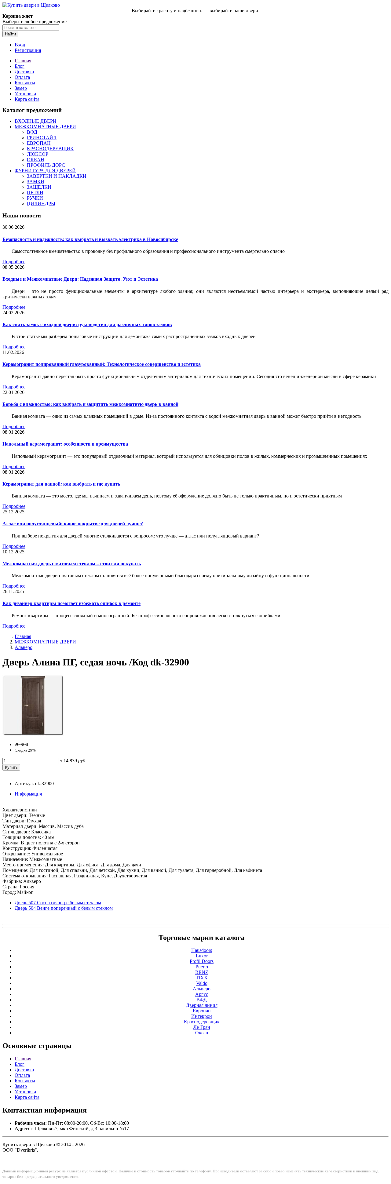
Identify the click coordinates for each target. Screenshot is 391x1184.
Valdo (201, 983)
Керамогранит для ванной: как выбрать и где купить (61, 483)
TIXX (202, 977)
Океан (201, 1032)
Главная (23, 60)
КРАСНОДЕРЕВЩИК (50, 148)
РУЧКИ (35, 198)
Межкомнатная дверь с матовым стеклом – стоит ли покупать (71, 563)
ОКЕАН (35, 159)
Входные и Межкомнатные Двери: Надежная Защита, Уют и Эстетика (80, 279)
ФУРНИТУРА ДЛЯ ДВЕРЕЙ (45, 170)
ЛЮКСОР (37, 154)
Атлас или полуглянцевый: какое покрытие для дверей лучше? (72, 523)
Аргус (201, 994)
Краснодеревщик (202, 1021)
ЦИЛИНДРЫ (41, 203)
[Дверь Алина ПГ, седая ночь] (33, 734)
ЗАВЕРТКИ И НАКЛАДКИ (56, 176)
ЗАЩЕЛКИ (39, 187)
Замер (21, 88)
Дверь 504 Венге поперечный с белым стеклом (64, 908)
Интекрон (201, 1016)
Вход (20, 44)
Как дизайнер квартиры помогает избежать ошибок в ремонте (71, 603)
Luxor (202, 955)
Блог (19, 66)
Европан (202, 1010)
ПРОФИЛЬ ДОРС (46, 165)
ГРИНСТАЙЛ (42, 137)
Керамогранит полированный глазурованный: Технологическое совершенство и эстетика (101, 364)
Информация (28, 793)
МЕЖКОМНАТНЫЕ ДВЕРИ (45, 126)
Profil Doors (202, 961)
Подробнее (13, 261)
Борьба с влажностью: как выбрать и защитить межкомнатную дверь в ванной (90, 404)
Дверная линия (201, 1005)
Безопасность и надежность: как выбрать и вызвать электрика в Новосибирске (90, 239)
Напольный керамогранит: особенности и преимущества (65, 443)
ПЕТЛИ (35, 192)
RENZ (201, 972)
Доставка (24, 71)
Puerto (202, 966)
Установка (25, 93)
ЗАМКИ (35, 181)
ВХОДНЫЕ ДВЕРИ (36, 121)
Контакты (25, 82)
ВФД (32, 132)
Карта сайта (27, 99)
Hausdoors (201, 950)
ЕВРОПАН (39, 143)
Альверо (23, 647)
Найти (10, 34)
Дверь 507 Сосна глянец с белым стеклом (58, 902)
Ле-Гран (201, 1027)
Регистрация (28, 50)
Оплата (22, 77)
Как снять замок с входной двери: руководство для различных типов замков (87, 324)
